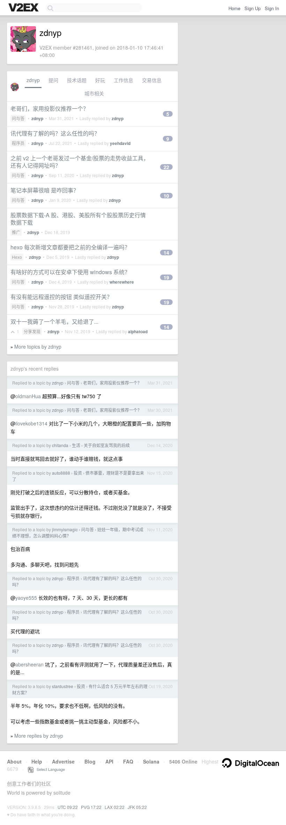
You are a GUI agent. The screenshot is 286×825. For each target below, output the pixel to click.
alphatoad (138, 331)
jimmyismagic (65, 529)
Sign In (272, 8)
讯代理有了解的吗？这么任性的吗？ (55, 133)
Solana (151, 761)
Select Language (49, 769)
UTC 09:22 (68, 807)
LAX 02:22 (115, 807)
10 (166, 195)
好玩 (100, 79)
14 (166, 252)
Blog (90, 761)
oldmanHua (28, 396)
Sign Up (252, 8)
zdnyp (33, 79)
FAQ (128, 761)
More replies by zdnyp (38, 735)
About (14, 761)
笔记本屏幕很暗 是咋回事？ (44, 190)
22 (166, 167)
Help (36, 761)
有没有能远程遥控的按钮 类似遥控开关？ (61, 297)
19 (166, 277)
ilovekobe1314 (31, 423)
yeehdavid (120, 143)
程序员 (18, 143)
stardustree (62, 686)
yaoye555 (26, 597)
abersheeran (29, 664)
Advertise (63, 761)
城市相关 (94, 93)
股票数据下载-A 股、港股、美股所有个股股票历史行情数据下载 (78, 218)
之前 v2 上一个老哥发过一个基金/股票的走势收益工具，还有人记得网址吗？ (79, 161)
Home (234, 8)
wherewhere (122, 282)
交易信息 (151, 79)
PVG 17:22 (91, 807)
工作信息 (123, 79)
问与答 (18, 118)
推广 (16, 232)
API (109, 761)
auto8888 (61, 473)
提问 (53, 79)
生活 (76, 445)
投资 (78, 473)
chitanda (60, 445)
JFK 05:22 (137, 807)
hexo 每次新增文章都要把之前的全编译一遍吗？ (70, 247)
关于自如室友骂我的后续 (107, 445)
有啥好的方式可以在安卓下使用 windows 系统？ (70, 272)
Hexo (17, 257)
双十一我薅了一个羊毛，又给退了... (54, 321)
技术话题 (76, 79)
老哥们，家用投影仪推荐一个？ (49, 108)
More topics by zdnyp (37, 346)
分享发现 (32, 331)
